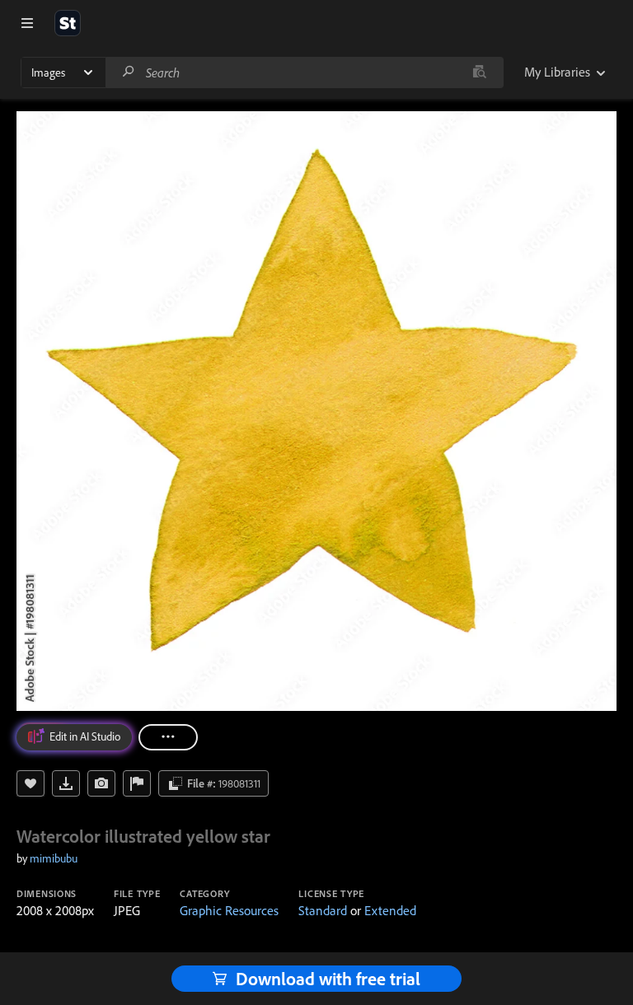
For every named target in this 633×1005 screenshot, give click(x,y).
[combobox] (304, 72)
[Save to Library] (30, 783)
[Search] (129, 72)
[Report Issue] (137, 783)
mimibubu (53, 858)
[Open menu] (27, 23)
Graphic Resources (229, 910)
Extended (390, 910)
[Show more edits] (168, 737)
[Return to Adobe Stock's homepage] (67, 23)
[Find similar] (479, 72)
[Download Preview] (66, 783)
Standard (322, 910)
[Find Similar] (101, 783)
